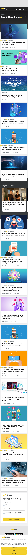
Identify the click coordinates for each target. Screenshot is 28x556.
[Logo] (4, 9)
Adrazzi (4, 99)
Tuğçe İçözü (5, 47)
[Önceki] (23, 186)
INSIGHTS (4, 40)
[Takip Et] (21, 17)
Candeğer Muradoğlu (7, 403)
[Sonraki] (25, 186)
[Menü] (26, 9)
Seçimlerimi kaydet (14, 519)
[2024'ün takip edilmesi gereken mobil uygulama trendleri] (14, 31)
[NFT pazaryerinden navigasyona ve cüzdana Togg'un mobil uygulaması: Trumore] (14, 386)
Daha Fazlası (14, 489)
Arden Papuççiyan (6, 126)
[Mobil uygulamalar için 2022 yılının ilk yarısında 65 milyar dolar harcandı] (14, 469)
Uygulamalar (5, 66)
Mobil (3, 395)
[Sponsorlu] (14, 83)
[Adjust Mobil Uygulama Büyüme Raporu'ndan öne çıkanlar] (14, 57)
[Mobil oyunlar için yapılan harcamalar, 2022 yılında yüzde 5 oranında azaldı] (14, 222)
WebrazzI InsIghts (11, 40)
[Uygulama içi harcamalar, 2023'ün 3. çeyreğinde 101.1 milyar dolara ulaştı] (14, 110)
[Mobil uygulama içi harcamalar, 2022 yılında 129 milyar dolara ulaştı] (14, 332)
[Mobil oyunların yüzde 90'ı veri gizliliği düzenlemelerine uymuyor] (14, 163)
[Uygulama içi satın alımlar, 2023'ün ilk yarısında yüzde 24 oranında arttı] (14, 136)
